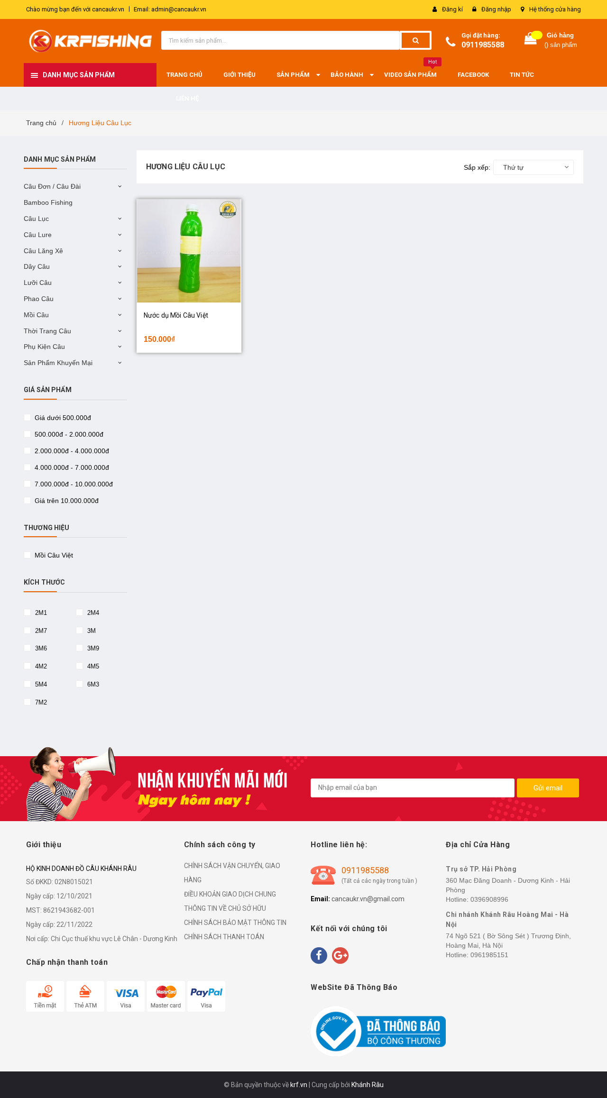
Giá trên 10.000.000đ (66, 500)
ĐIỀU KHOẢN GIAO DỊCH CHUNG (230, 894)
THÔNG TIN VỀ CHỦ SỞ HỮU (225, 908)
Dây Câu (37, 266)
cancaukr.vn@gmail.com (368, 899)
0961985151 (489, 955)
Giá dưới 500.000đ (62, 417)
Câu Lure (38, 234)
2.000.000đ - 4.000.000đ (71, 451)
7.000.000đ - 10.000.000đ (73, 484)
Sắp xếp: (477, 167)
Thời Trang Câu (47, 331)
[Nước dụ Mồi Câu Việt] (189, 250)
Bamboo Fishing (48, 202)
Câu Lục (36, 218)
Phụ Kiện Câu (44, 346)
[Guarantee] (378, 1031)
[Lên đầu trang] (590, 1074)
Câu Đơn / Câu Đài (52, 186)
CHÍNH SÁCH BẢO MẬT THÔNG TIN (235, 922)
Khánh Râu (367, 1085)
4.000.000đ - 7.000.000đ (71, 467)
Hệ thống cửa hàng (555, 9)
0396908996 (489, 899)
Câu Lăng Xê (43, 251)
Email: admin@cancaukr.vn (170, 9)
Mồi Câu (36, 315)
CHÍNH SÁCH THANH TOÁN (224, 937)
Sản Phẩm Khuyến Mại (58, 362)
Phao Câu (39, 298)
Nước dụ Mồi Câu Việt (176, 315)
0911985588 (482, 44)
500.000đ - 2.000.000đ (68, 434)
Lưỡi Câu (38, 282)
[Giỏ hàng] (530, 40)
